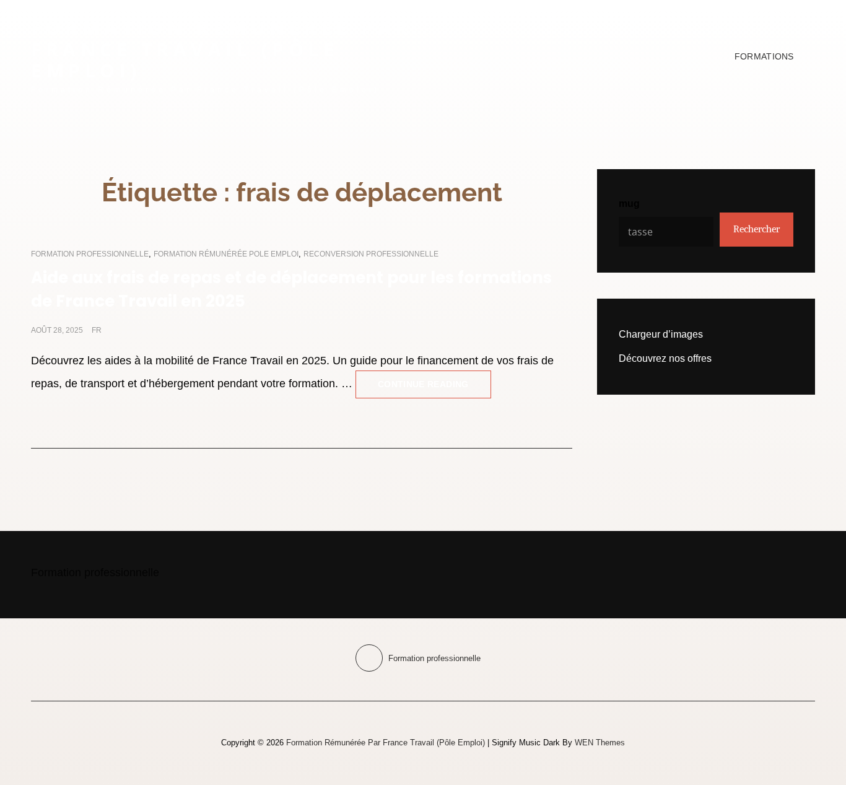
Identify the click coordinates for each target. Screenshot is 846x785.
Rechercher (756, 229)
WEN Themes (600, 742)
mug (629, 203)
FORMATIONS (764, 56)
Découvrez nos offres (665, 358)
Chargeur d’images (661, 334)
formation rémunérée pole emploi (226, 254)
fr (97, 330)
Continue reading (434, 380)
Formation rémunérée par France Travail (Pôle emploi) (221, 49)
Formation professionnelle (90, 254)
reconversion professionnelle (370, 254)
